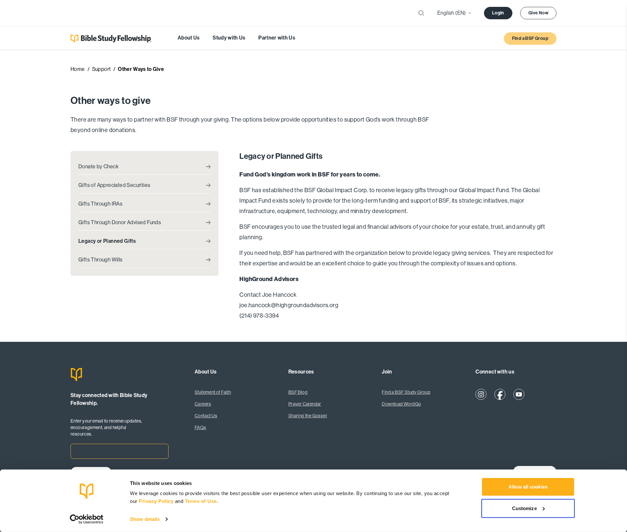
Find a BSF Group (530, 38)
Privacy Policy (157, 501)
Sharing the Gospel (307, 415)
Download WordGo (401, 404)
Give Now (538, 13)
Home (78, 69)
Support (101, 69)
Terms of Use (201, 501)
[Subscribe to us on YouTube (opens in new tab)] (518, 394)
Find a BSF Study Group (406, 392)
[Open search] (421, 13)
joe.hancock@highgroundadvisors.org (288, 305)
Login (498, 13)
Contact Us (206, 415)
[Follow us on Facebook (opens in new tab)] (500, 394)
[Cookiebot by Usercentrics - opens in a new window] (86, 519)
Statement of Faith (213, 392)
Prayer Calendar (304, 404)
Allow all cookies (528, 487)
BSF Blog (298, 392)
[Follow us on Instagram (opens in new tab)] (481, 394)
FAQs (200, 427)
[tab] (144, 167)
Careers (203, 404)
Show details (145, 519)
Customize (524, 508)
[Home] (111, 38)
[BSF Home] (120, 374)
